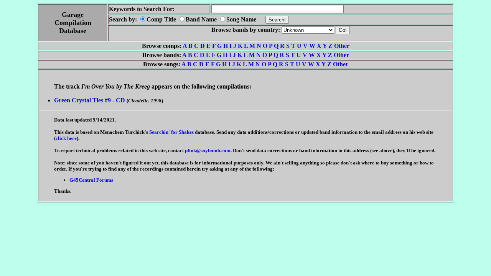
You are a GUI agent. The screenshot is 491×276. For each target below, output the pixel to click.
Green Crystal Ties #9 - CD (89, 100)
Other (341, 46)
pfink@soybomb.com (208, 150)
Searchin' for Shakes (171, 132)
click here (66, 138)
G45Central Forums (91, 180)
